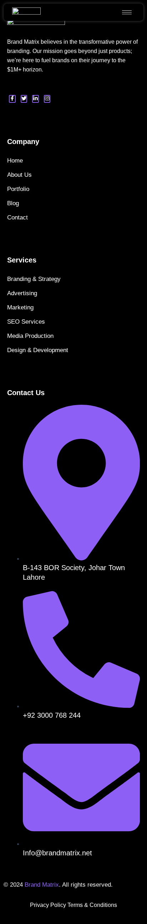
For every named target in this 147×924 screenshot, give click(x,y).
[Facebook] (12, 99)
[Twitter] (24, 99)
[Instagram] (47, 99)
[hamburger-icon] (127, 12)
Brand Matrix (42, 884)
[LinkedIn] (35, 99)
